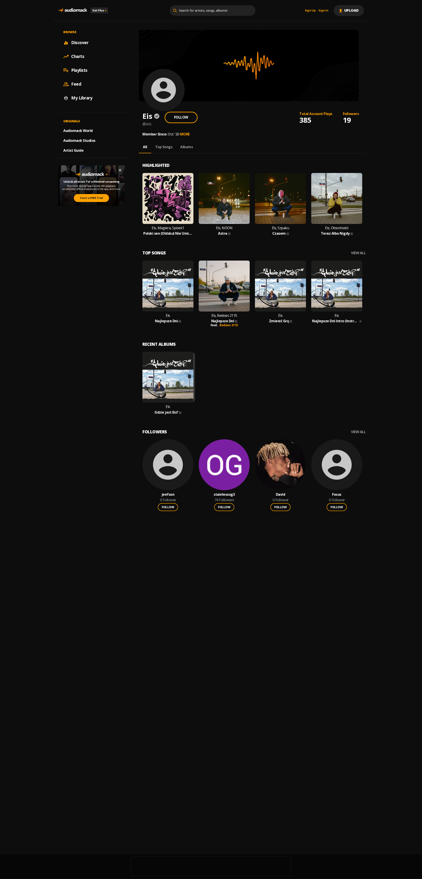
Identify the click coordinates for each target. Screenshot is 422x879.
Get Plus (99, 10)
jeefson (168, 494)
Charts (77, 56)
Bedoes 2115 (229, 325)
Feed (76, 84)
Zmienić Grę (279, 321)
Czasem (279, 233)
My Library (81, 98)
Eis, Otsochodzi (336, 228)
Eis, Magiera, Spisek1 (168, 228)
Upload (351, 10)
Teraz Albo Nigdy (335, 233)
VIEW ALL (358, 253)
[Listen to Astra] (224, 198)
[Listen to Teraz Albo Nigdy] (336, 198)
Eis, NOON (224, 228)
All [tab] (145, 146)
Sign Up (310, 10)
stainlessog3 (224, 494)
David (280, 494)
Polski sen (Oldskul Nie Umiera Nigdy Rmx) (168, 233)
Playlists (79, 70)
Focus (336, 494)
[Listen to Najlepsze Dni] (167, 286)
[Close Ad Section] (120, 170)
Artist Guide (73, 150)
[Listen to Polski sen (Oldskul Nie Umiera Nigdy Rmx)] (167, 198)
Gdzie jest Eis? (166, 412)
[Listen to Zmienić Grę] (280, 286)
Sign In (323, 10)
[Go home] (72, 10)
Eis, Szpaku (280, 228)
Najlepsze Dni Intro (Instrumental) (335, 321)
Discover (79, 42)
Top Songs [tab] (164, 146)
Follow (181, 117)
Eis (168, 315)
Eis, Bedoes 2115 (224, 315)
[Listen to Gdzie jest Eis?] (167, 377)
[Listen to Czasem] (280, 198)
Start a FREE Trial (91, 198)
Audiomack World (78, 130)
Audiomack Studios (79, 140)
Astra (222, 233)
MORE (185, 134)
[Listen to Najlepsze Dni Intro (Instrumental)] (336, 286)
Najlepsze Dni (166, 321)
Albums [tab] (186, 146)
